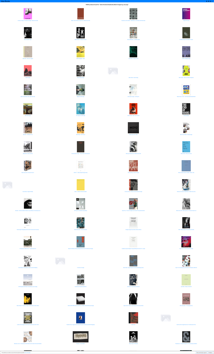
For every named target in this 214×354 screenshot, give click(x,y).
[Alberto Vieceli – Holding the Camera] (80, 32)
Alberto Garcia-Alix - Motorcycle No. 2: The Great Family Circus (186, 210)
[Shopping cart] (208, 1)
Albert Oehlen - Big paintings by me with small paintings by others (133, 267)
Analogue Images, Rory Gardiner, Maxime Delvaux (133, 229)
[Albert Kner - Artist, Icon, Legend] (27, 51)
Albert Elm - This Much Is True (28, 134)
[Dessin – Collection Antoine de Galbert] (80, 184)
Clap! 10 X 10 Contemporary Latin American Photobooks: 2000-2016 (186, 267)
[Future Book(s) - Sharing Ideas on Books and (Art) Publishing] (27, 260)
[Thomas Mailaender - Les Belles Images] (133, 32)
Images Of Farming (186, 20)
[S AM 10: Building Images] (186, 51)
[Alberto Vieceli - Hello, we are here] (186, 146)
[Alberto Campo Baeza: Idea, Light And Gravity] (27, 89)
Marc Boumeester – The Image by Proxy (186, 305)
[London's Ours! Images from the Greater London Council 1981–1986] (27, 317)
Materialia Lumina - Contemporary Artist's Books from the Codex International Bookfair (28, 343)
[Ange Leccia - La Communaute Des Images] (186, 241)
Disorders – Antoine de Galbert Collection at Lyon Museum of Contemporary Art (27, 210)
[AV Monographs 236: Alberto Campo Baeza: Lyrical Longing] (27, 279)
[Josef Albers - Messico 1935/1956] (186, 279)
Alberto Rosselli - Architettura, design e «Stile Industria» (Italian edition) (28, 305)
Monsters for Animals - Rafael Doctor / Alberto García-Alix (186, 191)
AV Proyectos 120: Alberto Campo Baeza (80, 210)
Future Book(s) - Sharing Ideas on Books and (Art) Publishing (27, 267)
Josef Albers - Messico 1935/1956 (186, 286)
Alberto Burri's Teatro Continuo (28, 153)
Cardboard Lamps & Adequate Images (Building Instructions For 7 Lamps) (133, 248)
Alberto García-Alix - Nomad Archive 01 (28, 172)
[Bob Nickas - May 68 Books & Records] (133, 279)
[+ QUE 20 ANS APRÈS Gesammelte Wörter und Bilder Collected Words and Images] (80, 298)
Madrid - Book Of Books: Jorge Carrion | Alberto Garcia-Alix (80, 20)
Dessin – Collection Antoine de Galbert (81, 191)
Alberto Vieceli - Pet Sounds (133, 343)
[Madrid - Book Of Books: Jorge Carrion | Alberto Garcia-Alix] (80, 13)
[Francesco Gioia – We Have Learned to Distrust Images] (133, 184)
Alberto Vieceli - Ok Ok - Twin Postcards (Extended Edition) (186, 96)
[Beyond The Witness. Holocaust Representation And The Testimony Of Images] (80, 241)
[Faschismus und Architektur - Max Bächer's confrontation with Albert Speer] (133, 13)
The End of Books (186, 115)
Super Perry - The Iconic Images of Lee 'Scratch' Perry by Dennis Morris (133, 210)
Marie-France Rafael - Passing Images (186, 134)
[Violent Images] (27, 70)
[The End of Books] (186, 108)
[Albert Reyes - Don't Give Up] (80, 127)
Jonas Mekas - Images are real (133, 58)
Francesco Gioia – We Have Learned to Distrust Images (133, 191)
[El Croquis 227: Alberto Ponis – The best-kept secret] (27, 241)
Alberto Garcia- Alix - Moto (133, 134)
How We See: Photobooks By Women (80, 286)
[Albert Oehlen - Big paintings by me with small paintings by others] (133, 260)
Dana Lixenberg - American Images (133, 172)
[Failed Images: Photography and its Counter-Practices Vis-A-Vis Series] (27, 222)
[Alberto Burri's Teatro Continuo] (27, 146)
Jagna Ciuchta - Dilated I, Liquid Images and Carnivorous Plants (133, 305)
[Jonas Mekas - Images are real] (133, 51)
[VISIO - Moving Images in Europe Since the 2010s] (186, 222)
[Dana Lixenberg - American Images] (133, 165)
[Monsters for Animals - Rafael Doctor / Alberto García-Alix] (186, 184)
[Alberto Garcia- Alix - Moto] (133, 127)
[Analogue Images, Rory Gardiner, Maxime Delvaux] (133, 222)
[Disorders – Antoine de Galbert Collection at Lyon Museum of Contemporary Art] (27, 203)
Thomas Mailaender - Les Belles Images (133, 39)
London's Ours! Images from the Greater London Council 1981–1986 (28, 324)
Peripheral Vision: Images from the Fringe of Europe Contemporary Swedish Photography (81, 324)
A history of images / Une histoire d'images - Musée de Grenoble (28, 20)
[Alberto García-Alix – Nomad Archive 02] (80, 222)
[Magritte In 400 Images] (80, 89)
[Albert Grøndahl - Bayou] (27, 32)
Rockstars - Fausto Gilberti (80, 343)
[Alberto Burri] (133, 317)
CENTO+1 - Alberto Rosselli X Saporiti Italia (80, 172)
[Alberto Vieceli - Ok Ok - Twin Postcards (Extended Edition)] (186, 89)
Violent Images (27, 77)
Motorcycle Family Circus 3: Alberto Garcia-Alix (133, 153)
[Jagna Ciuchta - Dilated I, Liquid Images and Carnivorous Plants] (133, 298)
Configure (210, 352)
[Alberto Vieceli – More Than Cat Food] (133, 108)
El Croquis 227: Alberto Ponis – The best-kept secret (28, 248)
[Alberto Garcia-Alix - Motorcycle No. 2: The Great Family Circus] (186, 203)
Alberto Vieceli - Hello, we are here (186, 153)
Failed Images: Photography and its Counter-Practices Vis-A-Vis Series (28, 229)
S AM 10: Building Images (186, 58)
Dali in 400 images (28, 115)
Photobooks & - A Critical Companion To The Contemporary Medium (186, 343)
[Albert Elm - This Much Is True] (27, 127)
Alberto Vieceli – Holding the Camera (80, 39)
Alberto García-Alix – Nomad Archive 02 (80, 229)
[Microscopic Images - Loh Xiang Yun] (133, 89)
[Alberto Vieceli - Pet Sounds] (133, 336)
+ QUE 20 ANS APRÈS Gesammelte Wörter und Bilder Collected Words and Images (80, 305)
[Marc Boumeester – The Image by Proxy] (186, 298)
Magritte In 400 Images (80, 96)
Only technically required (201, 352)
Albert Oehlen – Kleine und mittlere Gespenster (186, 77)
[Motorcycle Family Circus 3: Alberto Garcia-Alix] (133, 146)
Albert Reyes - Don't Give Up (80, 134)
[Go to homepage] (6, 1)
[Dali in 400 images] (27, 108)
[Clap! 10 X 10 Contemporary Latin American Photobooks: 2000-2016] (186, 260)
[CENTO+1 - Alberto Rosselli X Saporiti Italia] (80, 165)
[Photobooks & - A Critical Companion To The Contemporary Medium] (186, 336)
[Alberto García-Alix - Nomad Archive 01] (27, 165)
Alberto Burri (133, 324)
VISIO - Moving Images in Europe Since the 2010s (186, 229)
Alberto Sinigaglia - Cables (80, 58)
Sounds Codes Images (80, 77)
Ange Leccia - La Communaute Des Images (186, 248)
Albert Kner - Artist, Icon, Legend (28, 58)
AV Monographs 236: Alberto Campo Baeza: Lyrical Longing (27, 286)
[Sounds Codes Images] (80, 70)
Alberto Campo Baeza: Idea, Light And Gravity (28, 96)
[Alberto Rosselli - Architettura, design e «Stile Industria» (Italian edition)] (27, 298)
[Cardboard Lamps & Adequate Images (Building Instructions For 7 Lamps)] (133, 241)
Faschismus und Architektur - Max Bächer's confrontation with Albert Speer (133, 20)
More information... (27, 352)
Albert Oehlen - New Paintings (133, 77)
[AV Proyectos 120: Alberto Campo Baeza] (80, 203)
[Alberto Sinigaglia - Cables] (80, 51)
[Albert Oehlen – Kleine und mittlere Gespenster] (186, 70)
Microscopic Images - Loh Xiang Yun (133, 96)
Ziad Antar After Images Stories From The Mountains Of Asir (186, 324)
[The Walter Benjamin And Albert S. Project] (186, 32)
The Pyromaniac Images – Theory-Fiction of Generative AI (80, 153)
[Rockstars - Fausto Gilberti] (80, 336)
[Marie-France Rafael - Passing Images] (186, 127)
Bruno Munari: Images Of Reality (28, 191)
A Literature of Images (80, 267)
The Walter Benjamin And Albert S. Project (186, 39)
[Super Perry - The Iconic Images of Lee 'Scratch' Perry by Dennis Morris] (133, 203)
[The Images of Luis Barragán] (80, 108)
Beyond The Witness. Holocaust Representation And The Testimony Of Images (80, 248)
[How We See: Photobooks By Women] (80, 279)
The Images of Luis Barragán (80, 115)
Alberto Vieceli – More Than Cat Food (133, 115)
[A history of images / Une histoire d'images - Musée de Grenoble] (27, 13)
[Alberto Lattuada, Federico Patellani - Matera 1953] (186, 165)
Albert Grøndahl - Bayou (28, 39)
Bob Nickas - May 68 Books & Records (133, 286)
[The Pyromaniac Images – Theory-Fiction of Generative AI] (80, 146)
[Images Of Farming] (186, 13)
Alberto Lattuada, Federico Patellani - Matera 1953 (186, 172)
